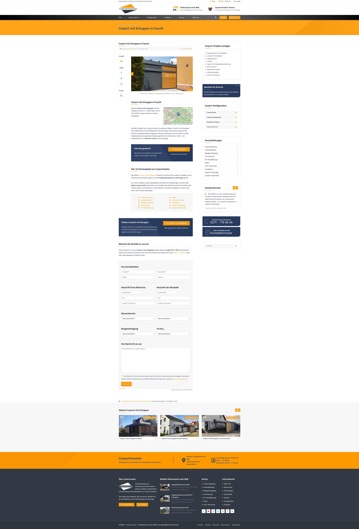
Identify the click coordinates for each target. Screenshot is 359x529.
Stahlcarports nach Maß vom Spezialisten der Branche (135, 1)
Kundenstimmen (213, 187)
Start (120, 17)
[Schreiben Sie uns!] (121, 61)
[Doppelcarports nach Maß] (165, 487)
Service (181, 17)
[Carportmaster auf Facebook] (213, 511)
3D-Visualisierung (147, 208)
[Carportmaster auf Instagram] (223, 511)
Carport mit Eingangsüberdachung (219, 64)
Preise (223, 17)
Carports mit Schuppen (177, 223)
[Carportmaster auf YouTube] (208, 511)
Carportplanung (147, 198)
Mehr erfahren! (180, 149)
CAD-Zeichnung (178, 200)
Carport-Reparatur (179, 208)
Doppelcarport (212, 59)
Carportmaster (131, 525)
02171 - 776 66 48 (225, 1)
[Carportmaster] (128, 9)
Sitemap (216, 525)
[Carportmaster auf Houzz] (232, 511)
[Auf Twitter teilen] (121, 78)
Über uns (195, 17)
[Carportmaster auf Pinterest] (227, 511)
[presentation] (132, 73)
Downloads (228, 494)
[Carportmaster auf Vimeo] (204, 511)
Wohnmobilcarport (213, 75)
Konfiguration (229, 501)
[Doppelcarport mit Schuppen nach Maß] (165, 498)
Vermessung (145, 205)
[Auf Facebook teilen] (121, 72)
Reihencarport (212, 67)
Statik (174, 198)
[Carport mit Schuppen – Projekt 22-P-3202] (138, 436)
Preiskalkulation (146, 200)
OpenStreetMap (182, 124)
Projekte (168, 17)
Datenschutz (225, 525)
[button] (178, 114)
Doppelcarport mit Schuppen (217, 53)
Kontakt (238, 1)
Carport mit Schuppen (129, 49)
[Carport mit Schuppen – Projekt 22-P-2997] (179, 436)
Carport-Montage (178, 205)
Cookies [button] (208, 525)
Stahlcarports (133, 17)
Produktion (176, 203)
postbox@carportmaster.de (227, 458)
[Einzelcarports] (165, 510)
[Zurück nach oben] (354, 524)
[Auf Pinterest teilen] (121, 84)
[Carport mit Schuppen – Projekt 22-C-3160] (221, 436)
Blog (213, 1)
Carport (209, 61)
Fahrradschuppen (213, 72)
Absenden (126, 384)
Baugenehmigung (147, 203)
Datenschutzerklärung (179, 379)
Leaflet (174, 124)
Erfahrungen (228, 491)
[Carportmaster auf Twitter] (218, 511)
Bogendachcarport (213, 69)
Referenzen (234, 17)
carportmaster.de (185, 49)
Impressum (236, 525)
